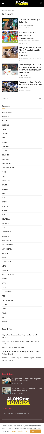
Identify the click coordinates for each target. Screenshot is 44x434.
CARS (4, 129)
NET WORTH (6, 262)
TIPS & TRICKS (7, 300)
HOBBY (4, 210)
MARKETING (6, 232)
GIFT (3, 193)
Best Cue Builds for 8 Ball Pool (13, 348)
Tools (4, 304)
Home (4, 10)
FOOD (4, 176)
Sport (13, 10)
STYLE (4, 283)
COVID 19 (5, 155)
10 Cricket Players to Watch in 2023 (27, 33)
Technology (7, 292)
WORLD (4, 321)
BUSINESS (5, 125)
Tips (3, 296)
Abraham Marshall (27, 25)
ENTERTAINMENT (8, 168)
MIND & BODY (6, 48)
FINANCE (5, 172)
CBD (3, 138)
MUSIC (4, 257)
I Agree (35, 431)
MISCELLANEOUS (8, 245)
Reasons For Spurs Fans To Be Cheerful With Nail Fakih (30, 83)
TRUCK (4, 313)
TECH (4, 287)
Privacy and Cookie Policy (19, 431)
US (3, 317)
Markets (5, 236)
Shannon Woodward (27, 38)
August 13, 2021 (25, 27)
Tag (8, 10)
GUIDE (4, 198)
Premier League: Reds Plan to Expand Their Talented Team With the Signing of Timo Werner (30, 68)
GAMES (4, 185)
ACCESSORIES (7, 112)
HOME (4, 215)
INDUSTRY (6, 223)
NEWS (4, 266)
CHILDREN (5, 146)
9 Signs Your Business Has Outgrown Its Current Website (26, 380)
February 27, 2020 (25, 78)
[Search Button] (40, 98)
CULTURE (5, 159)
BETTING (5, 20)
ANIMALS (5, 116)
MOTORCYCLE (7, 249)
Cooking (5, 151)
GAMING (5, 189)
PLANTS (5, 270)
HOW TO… (6, 219)
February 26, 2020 (25, 90)
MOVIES (5, 253)
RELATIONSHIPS (8, 274)
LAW (3, 228)
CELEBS (4, 142)
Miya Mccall (24, 55)
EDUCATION (6, 163)
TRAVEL (5, 309)
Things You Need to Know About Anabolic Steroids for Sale (30, 50)
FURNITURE (6, 180)
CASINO (5, 133)
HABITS (4, 202)
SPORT (5, 33)
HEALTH (5, 206)
